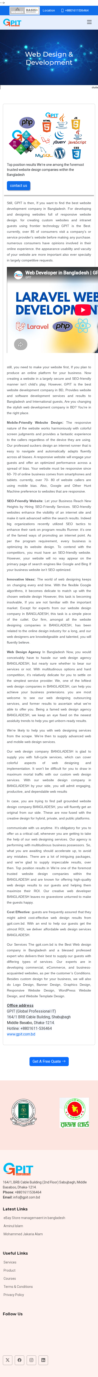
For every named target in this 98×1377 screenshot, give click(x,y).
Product (9, 1270)
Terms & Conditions (18, 1286)
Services (10, 1262)
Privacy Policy (14, 1294)
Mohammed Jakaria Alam (23, 1234)
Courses (10, 1278)
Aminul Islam (13, 1226)
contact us (18, 185)
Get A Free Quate (47, 1061)
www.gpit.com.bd (21, 1034)
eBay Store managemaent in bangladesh (34, 1218)
